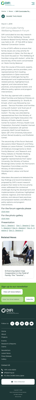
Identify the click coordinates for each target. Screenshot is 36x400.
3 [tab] (8, 279)
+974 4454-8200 (10, 370)
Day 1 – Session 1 (8, 226)
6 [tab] (17, 279)
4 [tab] (11, 279)
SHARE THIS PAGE (14, 16)
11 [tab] (30, 279)
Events (4, 341)
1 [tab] (3, 279)
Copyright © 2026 (18, 390)
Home (3, 11)
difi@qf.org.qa (9, 373)
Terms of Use (18, 396)
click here (5, 212)
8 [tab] (22, 279)
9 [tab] (25, 279)
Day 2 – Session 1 (19, 228)
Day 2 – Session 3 (16, 230)
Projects (4, 337)
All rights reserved (18, 394)
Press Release (6, 356)
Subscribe (29, 299)
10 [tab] (28, 279)
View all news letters (12, 292)
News (11, 11)
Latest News (6, 353)
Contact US (5, 365)
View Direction (19, 382)
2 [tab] (5, 279)
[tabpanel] (18, 260)
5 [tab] (14, 279)
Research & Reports (8, 344)
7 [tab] (19, 279)
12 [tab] (33, 279)
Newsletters (5, 350)
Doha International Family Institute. (18, 392)
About (3, 334)
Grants (3, 347)
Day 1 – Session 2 (23, 226)
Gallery (3, 359)
